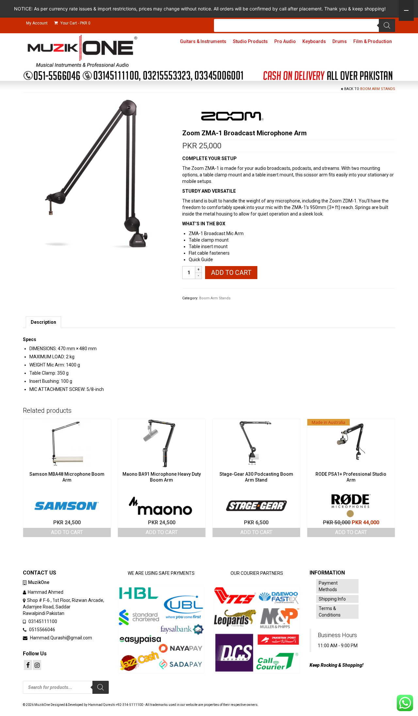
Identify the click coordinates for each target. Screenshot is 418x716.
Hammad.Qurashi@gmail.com (60, 637)
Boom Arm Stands (377, 89)
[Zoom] (231, 117)
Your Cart (74, 23)
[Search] (387, 25)
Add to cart (231, 272)
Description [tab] (43, 322)
